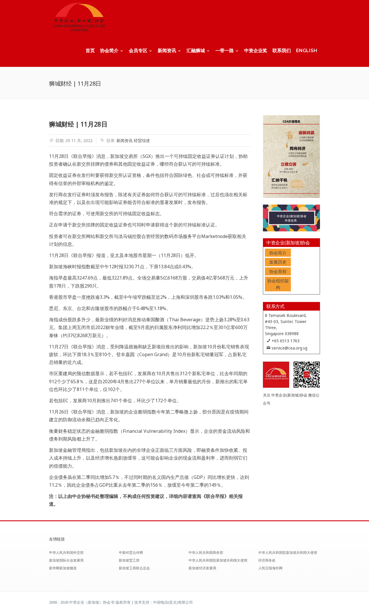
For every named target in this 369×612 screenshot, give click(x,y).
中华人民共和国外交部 (66, 552)
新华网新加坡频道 (63, 568)
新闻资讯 (167, 50)
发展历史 (278, 262)
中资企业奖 (255, 50)
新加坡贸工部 (129, 560)
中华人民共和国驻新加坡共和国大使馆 (218, 560)
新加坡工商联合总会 (134, 568)
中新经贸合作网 (131, 552)
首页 (90, 50)
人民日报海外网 (270, 568)
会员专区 (138, 50)
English (306, 50)
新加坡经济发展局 (202, 568)
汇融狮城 (196, 50)
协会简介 (109, 50)
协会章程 (278, 271)
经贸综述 (142, 140)
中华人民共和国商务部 (206, 552)
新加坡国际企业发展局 (66, 560)
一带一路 (224, 50)
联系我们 (281, 50)
